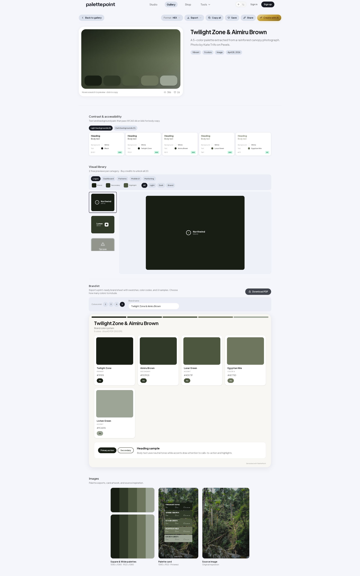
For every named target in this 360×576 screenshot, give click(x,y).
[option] (103, 202)
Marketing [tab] (149, 179)
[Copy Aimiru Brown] (112, 81)
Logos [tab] (96, 179)
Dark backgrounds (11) (125, 128)
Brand (170, 185)
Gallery (171, 4)
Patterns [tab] (122, 179)
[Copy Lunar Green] (131, 81)
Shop (188, 4)
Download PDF (260, 291)
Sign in (253, 4)
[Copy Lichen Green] (168, 81)
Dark (161, 185)
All (144, 185)
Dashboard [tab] (108, 179)
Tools (204, 4)
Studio (153, 4)
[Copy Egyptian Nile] (149, 81)
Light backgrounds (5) (101, 128)
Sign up (268, 4)
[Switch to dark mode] (241, 4)
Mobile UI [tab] (135, 179)
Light (152, 185)
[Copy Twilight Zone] (93, 81)
